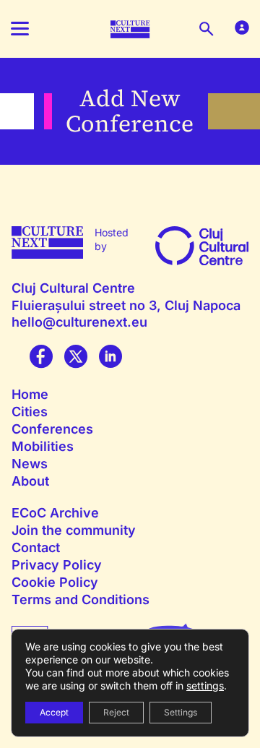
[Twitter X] (75, 358)
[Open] (25, 29)
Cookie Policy (55, 582)
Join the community (74, 530)
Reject (116, 712)
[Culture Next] (130, 28)
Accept (54, 712)
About (30, 481)
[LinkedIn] (110, 358)
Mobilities (43, 446)
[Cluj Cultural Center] (201, 244)
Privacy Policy (57, 564)
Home (30, 394)
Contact (36, 547)
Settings (180, 712)
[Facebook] (41, 358)
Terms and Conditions (81, 599)
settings (205, 685)
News (30, 463)
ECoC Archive (55, 512)
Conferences (52, 429)
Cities (30, 411)
